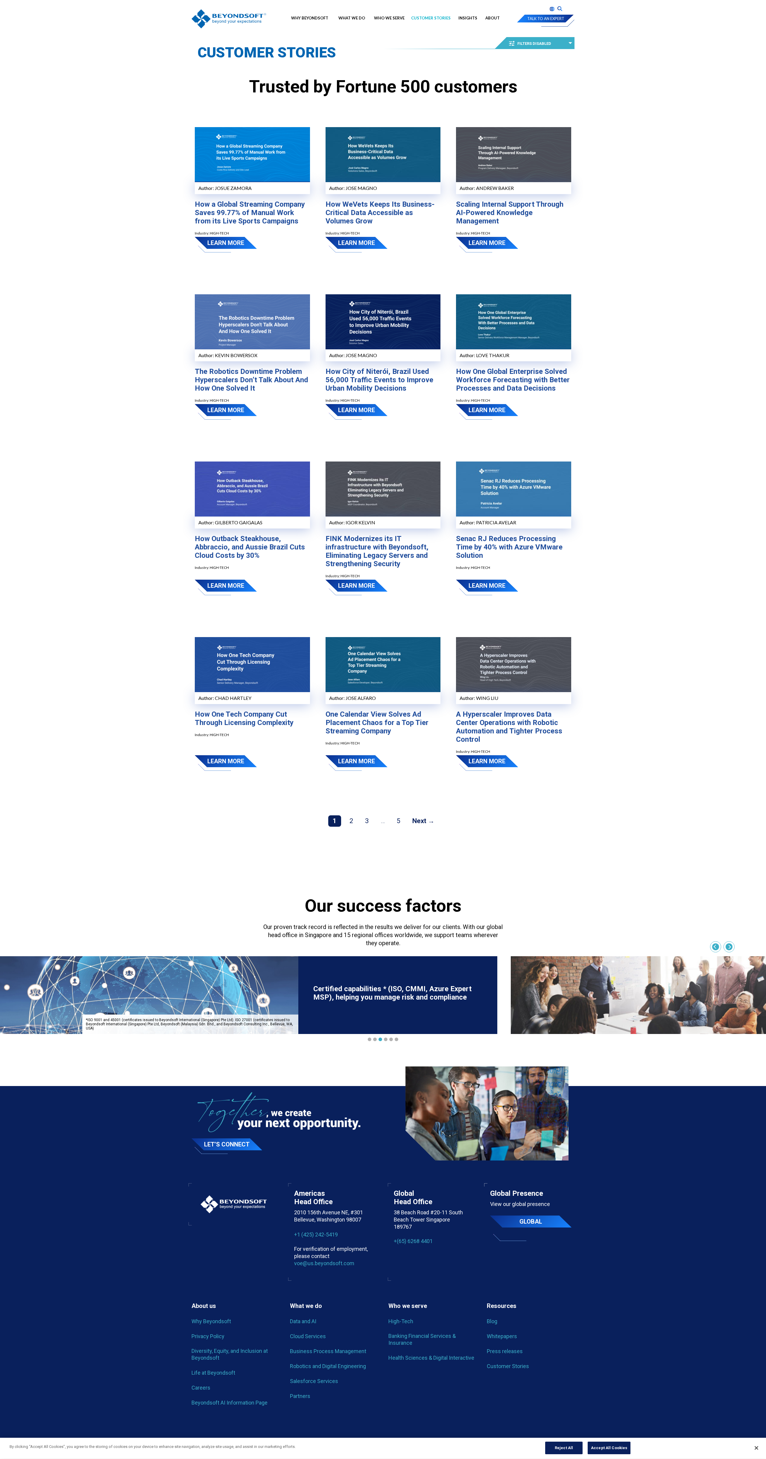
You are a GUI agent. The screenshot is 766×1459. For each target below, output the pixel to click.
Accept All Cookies (609, 1448)
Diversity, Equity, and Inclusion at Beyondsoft (230, 1354)
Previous (715, 946)
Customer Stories (431, 18)
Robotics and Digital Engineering (328, 1366)
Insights (467, 18)
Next (419, 821)
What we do (351, 18)
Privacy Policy (208, 1336)
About (492, 18)
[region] (383, 1448)
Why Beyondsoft (311, 18)
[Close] (756, 1448)
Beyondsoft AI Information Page (230, 1402)
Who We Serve (389, 18)
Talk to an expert (545, 18)
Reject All (564, 1448)
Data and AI (303, 1321)
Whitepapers (502, 1336)
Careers (201, 1388)
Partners (300, 1396)
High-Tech (400, 1321)
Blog (492, 1321)
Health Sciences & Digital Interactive (431, 1358)
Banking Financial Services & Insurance (422, 1339)
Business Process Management (328, 1351)
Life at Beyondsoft (213, 1373)
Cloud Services (308, 1336)
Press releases (505, 1351)
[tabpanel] (248, 995)
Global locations (530, 1222)
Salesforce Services (314, 1381)
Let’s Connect (227, 1144)
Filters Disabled (534, 43)
